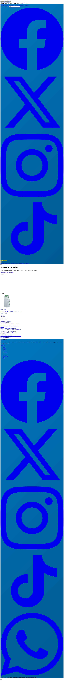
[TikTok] (32, 259)
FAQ (4, 358)
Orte (19, 5)
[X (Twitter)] (32, 133)
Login (22, 3)
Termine (8, 5)
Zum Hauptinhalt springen (5, 1)
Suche (12, 272)
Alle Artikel (8, 272)
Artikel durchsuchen (4, 6)
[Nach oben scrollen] (1, 680)
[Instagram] (32, 196)
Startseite (2, 5)
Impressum (2, 2)
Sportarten (16, 5)
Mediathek (27, 5)
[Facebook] (32, 70)
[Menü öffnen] (1, 262)
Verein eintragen (3, 260)
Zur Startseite (3, 272)
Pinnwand (22, 5)
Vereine (12, 5)
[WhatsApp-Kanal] (32, 675)
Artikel (5, 5)
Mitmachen (26, 3)
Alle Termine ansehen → (5, 337)
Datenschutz (8, 2)
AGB (4, 357)
